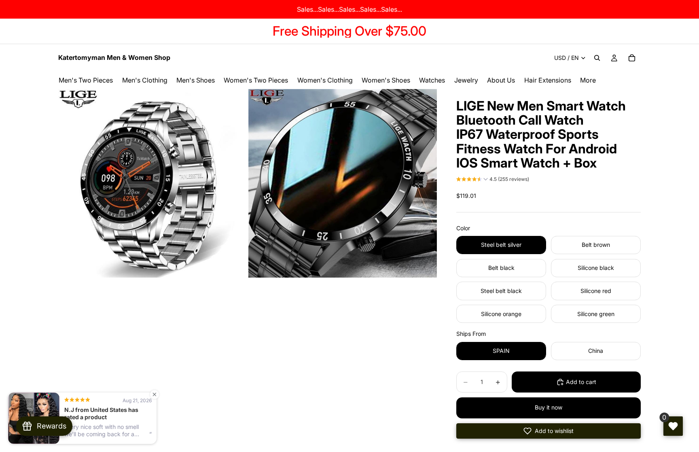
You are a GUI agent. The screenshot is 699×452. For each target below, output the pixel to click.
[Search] (597, 58)
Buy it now (548, 407)
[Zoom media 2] (342, 183)
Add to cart (581, 381)
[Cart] (632, 58)
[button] (492, 180)
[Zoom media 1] (152, 183)
